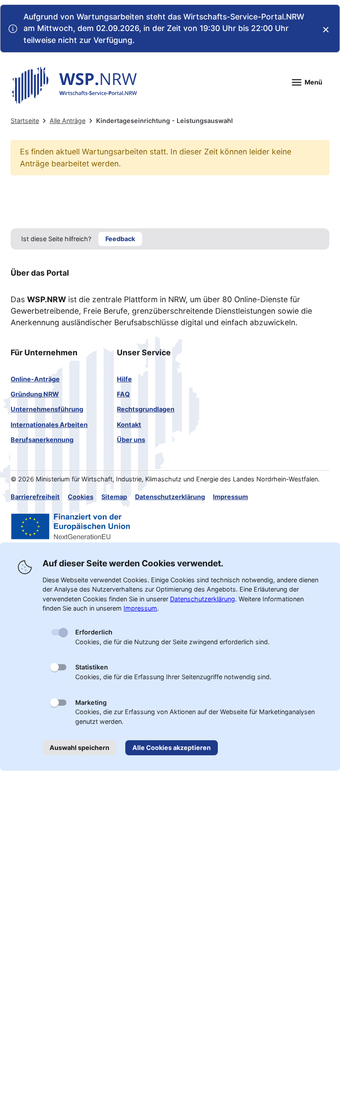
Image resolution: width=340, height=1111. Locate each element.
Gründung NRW (35, 394)
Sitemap (114, 496)
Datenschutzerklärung (170, 496)
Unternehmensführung (47, 409)
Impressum (230, 496)
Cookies (80, 496)
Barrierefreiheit (35, 496)
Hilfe (124, 379)
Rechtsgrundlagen (145, 409)
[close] (326, 29)
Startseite (25, 120)
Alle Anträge (67, 120)
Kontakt (129, 424)
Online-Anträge (35, 379)
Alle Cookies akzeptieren (171, 747)
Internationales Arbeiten (49, 424)
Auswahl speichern (79, 747)
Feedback (120, 238)
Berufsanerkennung (42, 439)
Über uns (131, 439)
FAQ (123, 394)
